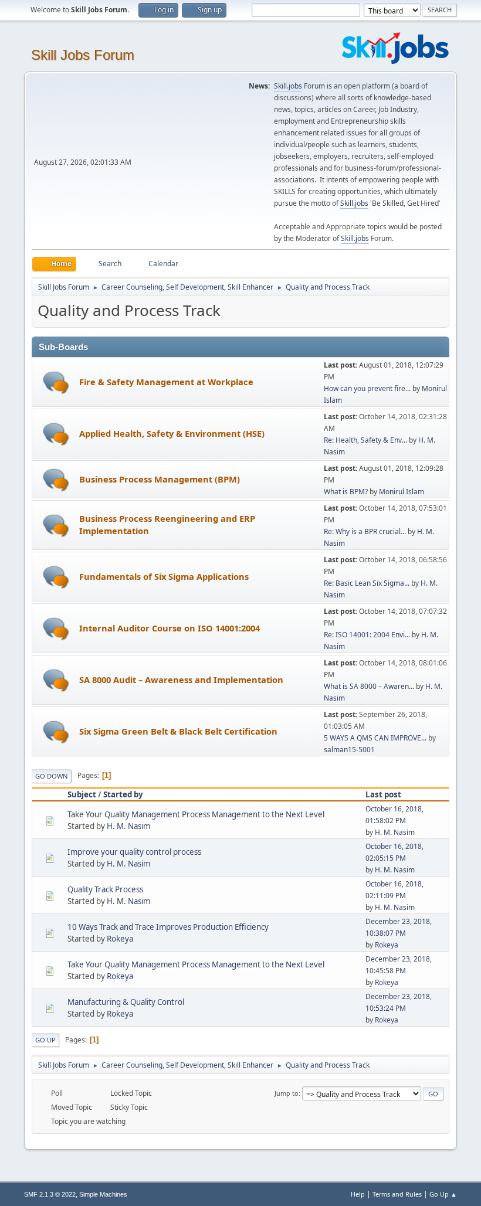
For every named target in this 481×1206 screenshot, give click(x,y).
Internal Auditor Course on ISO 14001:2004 (169, 628)
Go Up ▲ (443, 1194)
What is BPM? (346, 492)
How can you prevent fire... (367, 388)
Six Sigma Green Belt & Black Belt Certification (178, 731)
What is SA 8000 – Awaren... (369, 686)
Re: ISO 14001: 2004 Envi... (367, 635)
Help (358, 1194)
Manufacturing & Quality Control (125, 1002)
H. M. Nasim (128, 826)
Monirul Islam (401, 492)
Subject (81, 794)
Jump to (287, 1093)
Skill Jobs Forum (82, 55)
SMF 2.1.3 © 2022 (50, 1194)
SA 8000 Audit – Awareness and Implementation (181, 679)
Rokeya (120, 938)
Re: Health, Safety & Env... (365, 440)
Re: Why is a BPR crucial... (365, 531)
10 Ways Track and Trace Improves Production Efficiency (168, 927)
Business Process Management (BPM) (159, 479)
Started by (123, 794)
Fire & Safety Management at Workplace (166, 382)
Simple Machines (103, 1194)
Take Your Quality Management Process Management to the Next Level (195, 814)
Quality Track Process (105, 889)
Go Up (45, 1039)
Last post (383, 794)
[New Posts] (56, 382)
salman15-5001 (349, 750)
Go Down (51, 776)
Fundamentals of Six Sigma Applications (164, 576)
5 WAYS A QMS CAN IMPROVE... (375, 738)
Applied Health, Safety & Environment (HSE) (172, 433)
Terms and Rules (397, 1194)
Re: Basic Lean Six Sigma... (366, 583)
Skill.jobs (288, 86)
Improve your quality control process (134, 852)
